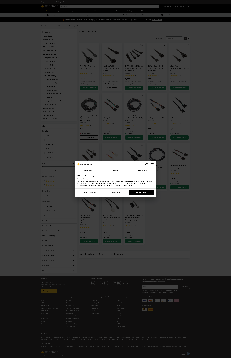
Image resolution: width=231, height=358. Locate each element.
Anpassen (114, 192)
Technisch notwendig (89, 192)
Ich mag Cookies (141, 192)
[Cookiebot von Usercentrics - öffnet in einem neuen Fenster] (146, 164)
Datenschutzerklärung (89, 185)
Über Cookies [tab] (142, 170)
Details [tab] (115, 170)
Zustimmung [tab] (88, 170)
